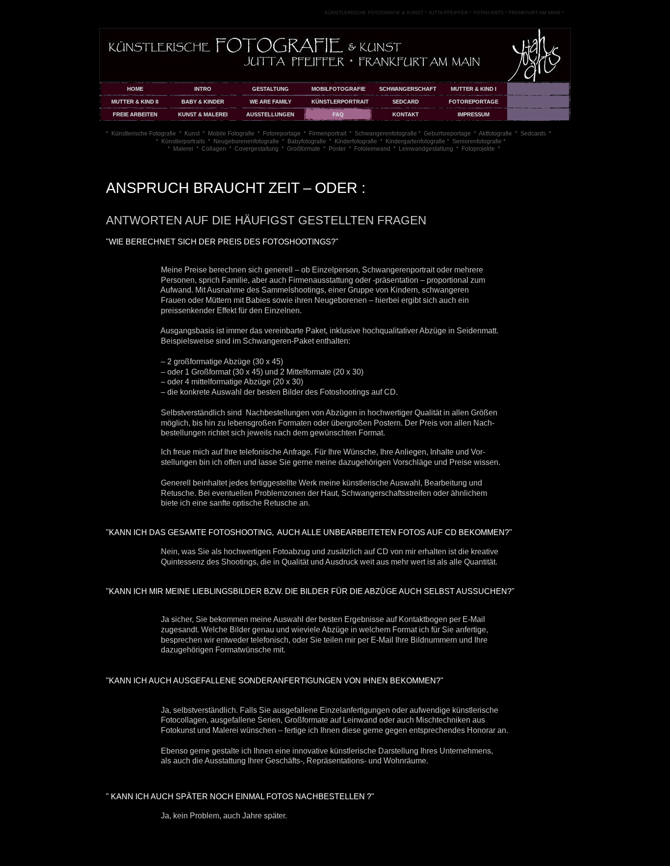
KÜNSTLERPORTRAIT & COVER (340, 103)
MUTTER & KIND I (473, 89)
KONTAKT (405, 114)
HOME (135, 89)
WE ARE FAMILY (270, 102)
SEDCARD (405, 102)
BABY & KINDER (202, 102)
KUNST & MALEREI (203, 114)
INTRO (202, 89)
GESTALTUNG (270, 89)
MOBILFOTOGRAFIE (338, 89)
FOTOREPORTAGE (473, 102)
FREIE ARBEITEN (135, 114)
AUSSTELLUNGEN (270, 114)
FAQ (338, 114)
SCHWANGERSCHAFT (408, 89)
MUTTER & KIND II (134, 102)
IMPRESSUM (474, 114)
